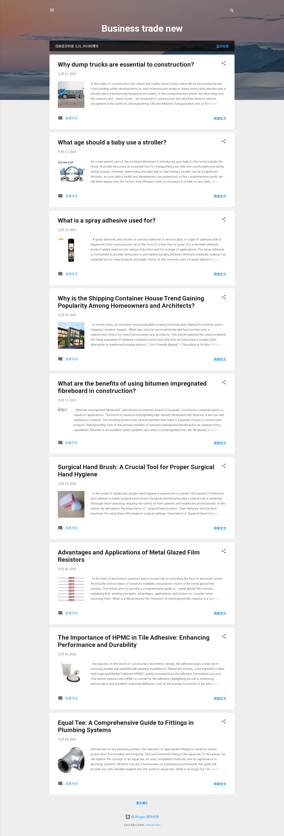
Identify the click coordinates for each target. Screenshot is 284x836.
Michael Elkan (153, 825)
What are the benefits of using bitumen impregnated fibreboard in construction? (132, 387)
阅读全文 (220, 118)
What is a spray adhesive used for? (107, 220)
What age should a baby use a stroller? (112, 142)
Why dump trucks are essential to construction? (126, 64)
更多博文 (142, 803)
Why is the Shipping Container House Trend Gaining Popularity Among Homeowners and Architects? (131, 302)
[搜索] (232, 11)
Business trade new (142, 28)
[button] (223, 64)
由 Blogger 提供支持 (144, 817)
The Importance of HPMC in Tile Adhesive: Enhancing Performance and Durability (134, 641)
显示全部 (222, 46)
